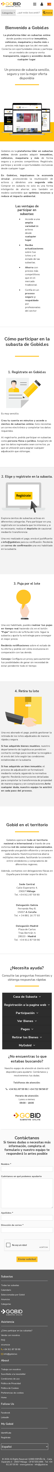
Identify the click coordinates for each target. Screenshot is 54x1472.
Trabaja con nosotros (11, 1369)
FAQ (3, 1340)
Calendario (6, 1290)
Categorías (7, 12)
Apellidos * (7, 1212)
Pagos (26, 1029)
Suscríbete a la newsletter (13, 1374)
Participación (26, 1013)
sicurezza (5, 1344)
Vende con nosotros (10, 1335)
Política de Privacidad (11, 1383)
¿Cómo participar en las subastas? (16, 1330)
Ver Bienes (25, 1021)
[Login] (41, 4)
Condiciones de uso (10, 1378)
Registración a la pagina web (25, 1005)
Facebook (5, 1412)
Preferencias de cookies (12, 1392)
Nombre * (6, 1164)
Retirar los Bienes (25, 1037)
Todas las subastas (10, 1285)
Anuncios (5, 1299)
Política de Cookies (10, 1388)
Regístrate (5, 1437)
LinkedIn (5, 1417)
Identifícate (6, 1432)
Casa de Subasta (25, 997)
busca (49, 12)
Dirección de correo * (12, 1225)
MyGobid (25, 1045)
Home (4, 1397)
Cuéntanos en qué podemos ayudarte (21, 1176)
